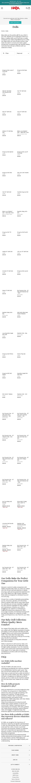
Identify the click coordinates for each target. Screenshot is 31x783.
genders (15, 600)
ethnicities (23, 600)
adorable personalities (22, 599)
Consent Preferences (15, 781)
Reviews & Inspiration (15, 745)
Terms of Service (15, 779)
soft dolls (14, 666)
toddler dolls (24, 628)
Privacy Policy (15, 777)
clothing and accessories (8, 668)
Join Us (15, 759)
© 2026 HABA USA (15, 769)
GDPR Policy (15, 775)
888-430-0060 (15, 771)
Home (2, 31)
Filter (7, 53)
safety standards (12, 647)
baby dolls (16, 699)
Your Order (15, 750)
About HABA (15, 755)
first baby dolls (13, 628)
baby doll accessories (7, 639)
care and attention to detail (19, 590)
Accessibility (15, 773)
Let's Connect (15, 764)
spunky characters (6, 600)
